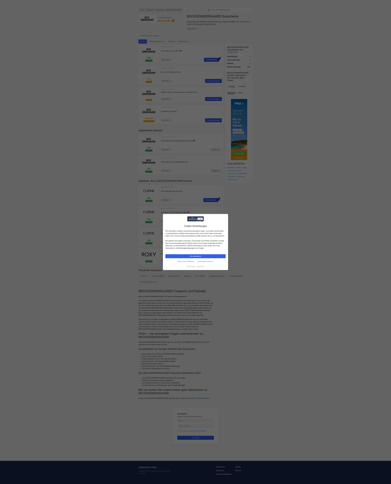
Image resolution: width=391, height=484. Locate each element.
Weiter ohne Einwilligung (186, 261)
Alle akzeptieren (195, 256)
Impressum (200, 266)
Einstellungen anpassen (205, 261)
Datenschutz (191, 266)
